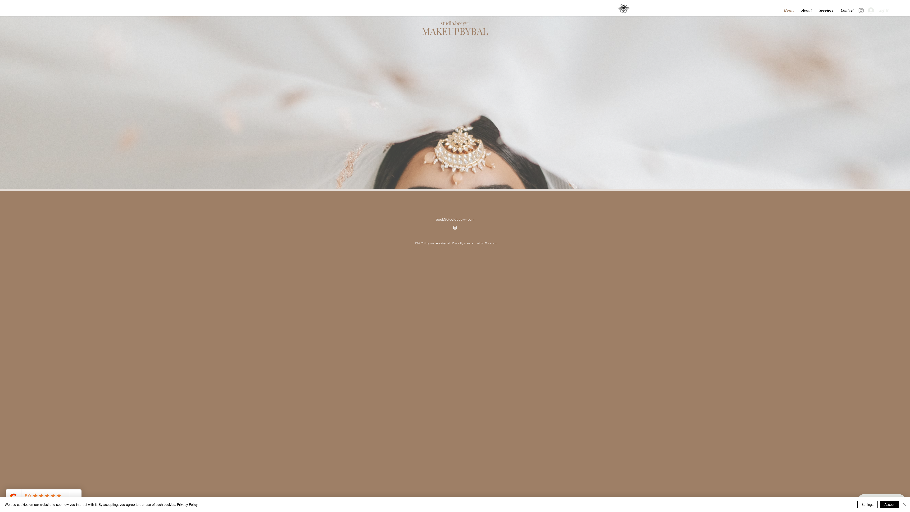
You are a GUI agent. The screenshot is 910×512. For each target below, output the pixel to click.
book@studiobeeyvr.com (455, 219)
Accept (889, 504)
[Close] (904, 504)
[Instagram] (861, 10)
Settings (867, 504)
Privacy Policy (187, 504)
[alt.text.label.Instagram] (455, 227)
